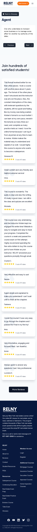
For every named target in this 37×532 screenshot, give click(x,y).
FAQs (4, 470)
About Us (5, 454)
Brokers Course (7, 502)
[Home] (8, 3)
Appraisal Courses (26, 479)
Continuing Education (9, 485)
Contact (5, 462)
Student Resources (8, 466)
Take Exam (6, 507)
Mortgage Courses (26, 467)
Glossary (5, 511)
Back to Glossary (11, 14)
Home (4, 449)
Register (23, 457)
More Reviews (18, 389)
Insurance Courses (26, 471)
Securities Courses (26, 475)
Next (27, 45)
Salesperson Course (9, 480)
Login (22, 453)
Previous (11, 45)
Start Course (22, 3)
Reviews (5, 458)
